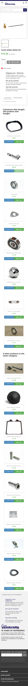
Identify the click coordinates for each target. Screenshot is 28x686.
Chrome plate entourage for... (14, 436)
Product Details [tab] (18, 97)
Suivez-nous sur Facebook (11, 594)
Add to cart (13, 62)
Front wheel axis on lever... (14, 340)
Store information (7, 679)
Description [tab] (7, 97)
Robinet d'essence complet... (14, 553)
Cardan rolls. (14, 194)
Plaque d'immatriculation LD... (14, 524)
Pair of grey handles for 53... (14, 466)
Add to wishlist (6, 68)
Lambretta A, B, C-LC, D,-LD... (14, 282)
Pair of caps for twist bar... (14, 407)
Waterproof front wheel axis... (14, 253)
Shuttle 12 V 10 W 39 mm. (14, 311)
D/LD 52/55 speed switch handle (14, 165)
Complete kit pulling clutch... (14, 378)
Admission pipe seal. (14, 223)
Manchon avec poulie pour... (14, 495)
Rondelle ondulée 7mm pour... (14, 583)
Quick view (9, 141)
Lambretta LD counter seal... (14, 136)
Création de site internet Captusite (10, 681)
